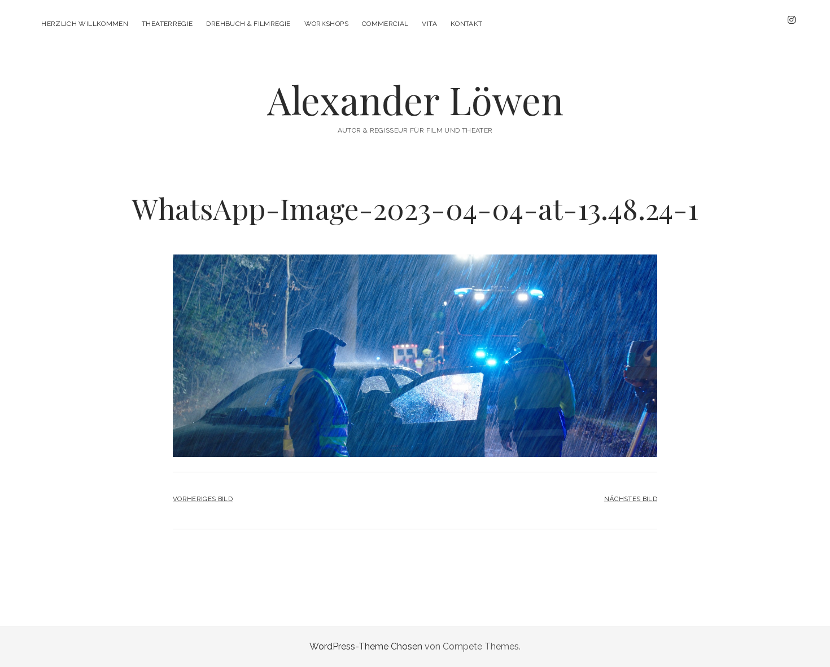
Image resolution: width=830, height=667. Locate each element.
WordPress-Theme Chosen (365, 646)
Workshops (326, 24)
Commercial (385, 24)
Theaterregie (167, 24)
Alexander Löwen (415, 99)
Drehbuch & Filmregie (248, 24)
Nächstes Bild (630, 499)
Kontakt (467, 24)
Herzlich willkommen (84, 24)
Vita (429, 24)
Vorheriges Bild (203, 499)
